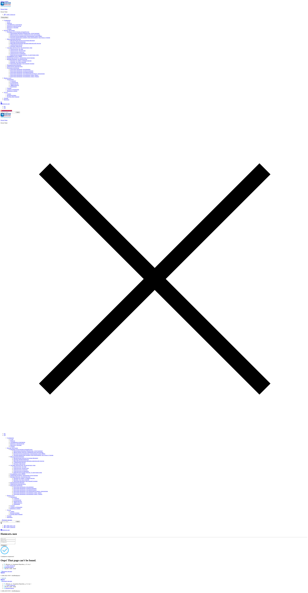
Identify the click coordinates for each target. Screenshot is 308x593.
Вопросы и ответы (12, 91)
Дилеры (6, 98)
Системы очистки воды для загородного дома (19, 47)
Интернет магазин (7, 110)
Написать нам (6, 103)
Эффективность (14, 85)
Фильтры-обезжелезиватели (18, 42)
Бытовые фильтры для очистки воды (17, 59)
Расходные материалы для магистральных (21, 70)
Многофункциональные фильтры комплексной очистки (25, 43)
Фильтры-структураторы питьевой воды (18, 32)
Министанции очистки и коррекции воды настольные (25, 34)
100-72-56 (10, 525)
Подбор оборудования (13, 96)
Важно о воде (7, 78)
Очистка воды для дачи (16, 49)
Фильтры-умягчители (16, 46)
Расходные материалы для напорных (20, 69)
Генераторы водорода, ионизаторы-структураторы (21, 57)
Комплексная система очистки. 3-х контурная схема (24, 55)
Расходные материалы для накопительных (21, 72)
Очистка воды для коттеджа (18, 50)
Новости (9, 23)
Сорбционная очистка (16, 45)
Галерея (9, 88)
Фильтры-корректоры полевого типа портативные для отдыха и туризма (30, 37)
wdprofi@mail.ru (9, 567)
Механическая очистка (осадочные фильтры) (22, 40)
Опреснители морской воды (14, 66)
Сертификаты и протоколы (14, 24)
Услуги (6, 92)
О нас (8, 21)
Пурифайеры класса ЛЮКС (14, 56)
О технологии (14, 82)
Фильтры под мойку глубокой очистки (20, 60)
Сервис (9, 94)
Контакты (6, 99)
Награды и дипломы (12, 27)
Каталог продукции (9, 30)
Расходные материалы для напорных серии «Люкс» (24, 75)
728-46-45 (10, 14)
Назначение (13, 86)
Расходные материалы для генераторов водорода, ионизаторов (27, 73)
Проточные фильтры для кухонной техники (22, 63)
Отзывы (9, 29)
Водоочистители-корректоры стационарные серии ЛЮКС (26, 36)
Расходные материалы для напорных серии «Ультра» (24, 76)
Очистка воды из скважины (18, 53)
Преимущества (14, 83)
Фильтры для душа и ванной (18, 62)
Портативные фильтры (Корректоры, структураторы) (24, 33)
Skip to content (4, 1)
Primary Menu (4, 17)
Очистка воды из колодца (17, 52)
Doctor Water (4, 9)
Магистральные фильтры (14, 39)
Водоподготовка (11, 95)
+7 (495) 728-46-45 (10, 565)
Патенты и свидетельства (14, 26)
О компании (7, 20)
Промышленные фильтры (14, 65)
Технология (10, 79)
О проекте (13, 81)
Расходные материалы (13, 68)
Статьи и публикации (13, 89)
